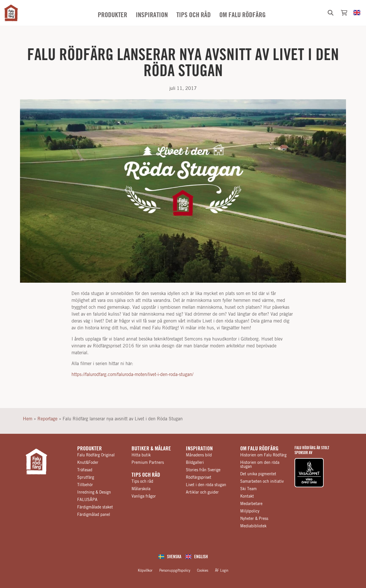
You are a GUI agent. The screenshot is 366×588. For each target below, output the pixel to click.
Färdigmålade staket (95, 507)
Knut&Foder (87, 463)
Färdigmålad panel (93, 515)
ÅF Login (221, 570)
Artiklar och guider (202, 492)
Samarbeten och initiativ (262, 482)
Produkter (89, 449)
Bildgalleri (195, 463)
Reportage (47, 419)
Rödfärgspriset (198, 478)
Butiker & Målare (151, 449)
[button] (331, 13)
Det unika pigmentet (258, 474)
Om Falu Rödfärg (259, 449)
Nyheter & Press (254, 519)
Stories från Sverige (203, 470)
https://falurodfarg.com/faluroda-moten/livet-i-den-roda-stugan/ (132, 374)
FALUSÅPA (87, 500)
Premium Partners (148, 463)
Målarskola (141, 489)
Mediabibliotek (253, 526)
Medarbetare (251, 504)
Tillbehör (85, 485)
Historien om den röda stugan (259, 465)
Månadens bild (199, 455)
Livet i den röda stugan (206, 485)
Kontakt (247, 496)
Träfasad (84, 470)
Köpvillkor (145, 570)
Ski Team (248, 489)
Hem (27, 419)
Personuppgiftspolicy (174, 570)
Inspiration (199, 449)
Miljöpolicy (249, 511)
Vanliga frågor (144, 496)
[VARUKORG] (344, 13)
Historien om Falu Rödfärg (263, 455)
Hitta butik (141, 455)
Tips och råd (146, 475)
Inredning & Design (94, 492)
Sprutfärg (85, 478)
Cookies (202, 570)
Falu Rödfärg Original (96, 455)
